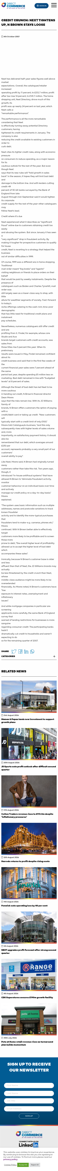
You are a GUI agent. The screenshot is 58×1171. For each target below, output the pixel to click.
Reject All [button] (35, 1165)
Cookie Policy (10, 1165)
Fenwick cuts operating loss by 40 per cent (24, 906)
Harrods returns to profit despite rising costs (25, 861)
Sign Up (29, 1116)
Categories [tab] (8, 656)
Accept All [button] (23, 1165)
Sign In (42, 6)
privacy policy (10, 1159)
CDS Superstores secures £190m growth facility (27, 998)
